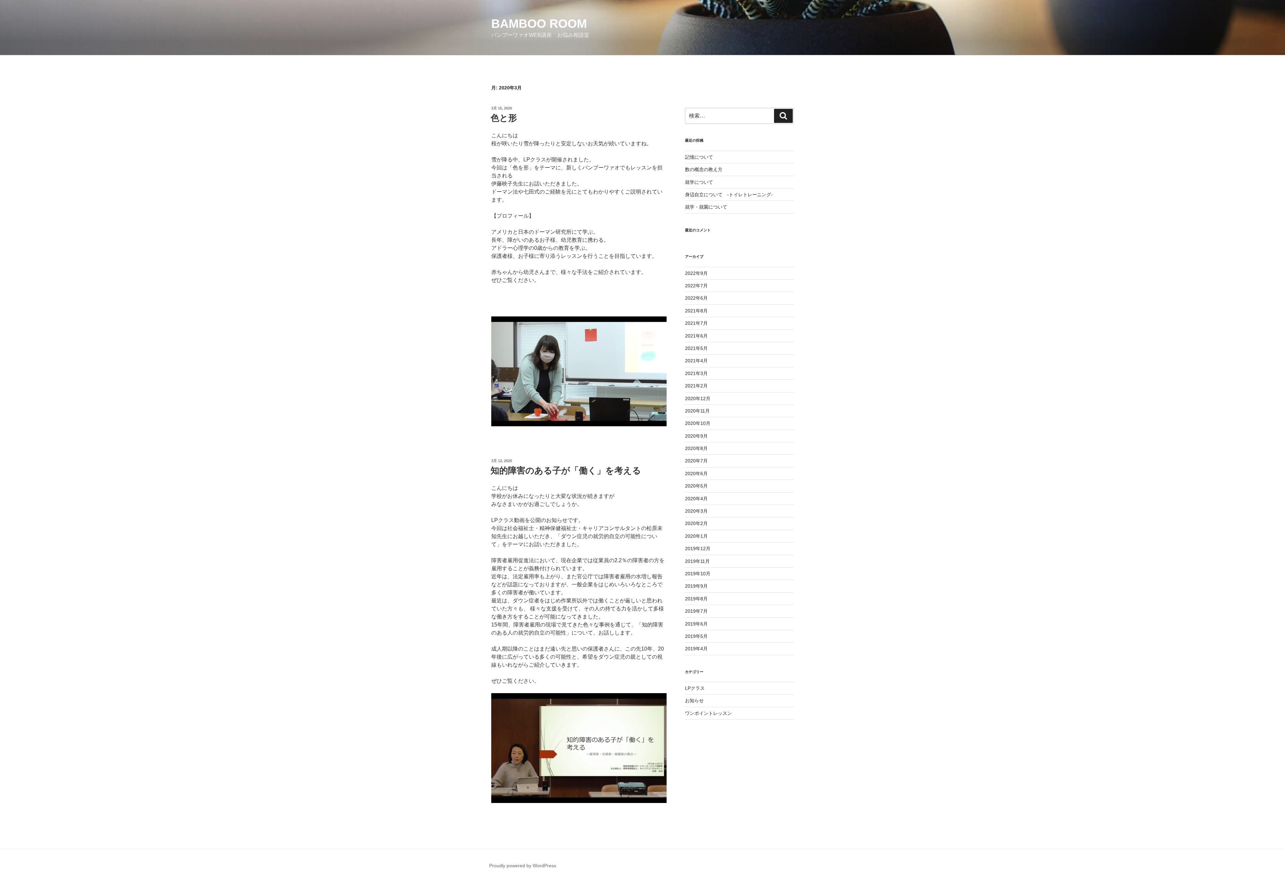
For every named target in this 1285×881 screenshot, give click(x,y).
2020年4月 (696, 498)
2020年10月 (697, 423)
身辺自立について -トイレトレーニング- (729, 194)
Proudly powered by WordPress (522, 865)
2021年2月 (696, 385)
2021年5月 (696, 348)
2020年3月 (696, 511)
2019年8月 (696, 598)
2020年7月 (696, 460)
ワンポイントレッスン (708, 713)
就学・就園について (706, 207)
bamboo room (539, 23)
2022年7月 (696, 285)
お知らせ (694, 700)
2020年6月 (696, 473)
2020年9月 (696, 436)
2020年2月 (696, 523)
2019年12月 (697, 548)
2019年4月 (696, 648)
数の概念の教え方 (703, 169)
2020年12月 (697, 398)
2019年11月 (697, 561)
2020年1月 (696, 536)
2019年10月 (697, 573)
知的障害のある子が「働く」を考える (566, 470)
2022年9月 (696, 273)
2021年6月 (696, 336)
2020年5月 (696, 486)
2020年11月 (697, 411)
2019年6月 (696, 624)
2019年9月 (696, 586)
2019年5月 (696, 636)
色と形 (504, 118)
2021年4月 (696, 360)
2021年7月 (696, 323)
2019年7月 (696, 611)
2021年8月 (696, 310)
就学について (699, 182)
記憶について (699, 157)
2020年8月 (696, 448)
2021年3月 (696, 373)
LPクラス (695, 688)
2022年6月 (696, 298)
